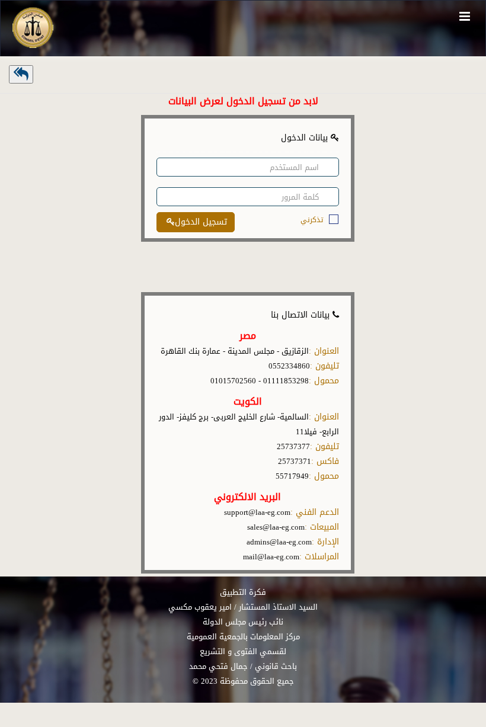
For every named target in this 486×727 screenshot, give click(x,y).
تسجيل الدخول (201, 222)
